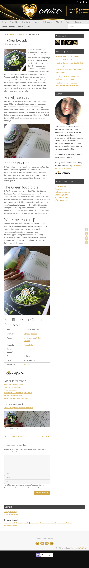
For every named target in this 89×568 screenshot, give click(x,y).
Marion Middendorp (13, 44)
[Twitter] (80, 2)
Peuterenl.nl (34, 523)
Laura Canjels (29, 338)
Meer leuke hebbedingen (13, 384)
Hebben (11, 34)
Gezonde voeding (10, 390)
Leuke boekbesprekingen (13, 396)
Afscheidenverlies (10, 526)
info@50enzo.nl (12, 515)
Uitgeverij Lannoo (30, 334)
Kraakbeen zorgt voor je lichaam (16, 398)
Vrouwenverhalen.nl (62, 198)
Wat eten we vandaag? (12, 387)
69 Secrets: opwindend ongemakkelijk (18, 393)
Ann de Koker (29, 345)
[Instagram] (83, 2)
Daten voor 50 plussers (15, 436)
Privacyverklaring (10, 512)
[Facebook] (77, 2)
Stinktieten (43, 436)
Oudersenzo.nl (60, 186)
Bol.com (27, 365)
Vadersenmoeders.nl (62, 192)
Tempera (74, 548)
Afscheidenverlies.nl (62, 200)
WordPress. (83, 548)
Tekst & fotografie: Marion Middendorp (18, 408)
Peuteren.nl (59, 189)
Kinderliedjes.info (61, 195)
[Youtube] (86, 2)
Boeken (19, 34)
